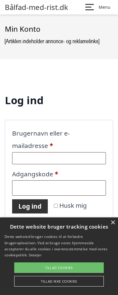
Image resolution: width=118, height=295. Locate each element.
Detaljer (35, 255)
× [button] (112, 222)
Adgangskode (49, 173)
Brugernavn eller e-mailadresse (46, 139)
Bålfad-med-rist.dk (36, 7)
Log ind (29, 206)
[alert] (59, 256)
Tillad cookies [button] (59, 267)
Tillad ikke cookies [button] (59, 281)
